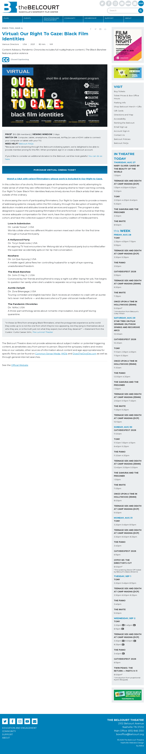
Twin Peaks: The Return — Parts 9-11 (125, 669)
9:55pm (117, 245)
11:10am (117, 352)
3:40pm (117, 546)
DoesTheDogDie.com (84, 353)
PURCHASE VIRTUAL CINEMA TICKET (55, 170)
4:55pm (125, 241)
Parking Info (120, 102)
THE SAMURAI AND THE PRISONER (126, 210)
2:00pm (117, 200)
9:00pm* (118, 308)
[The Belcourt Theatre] (30, 7)
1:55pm (124, 443)
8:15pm (132, 525)
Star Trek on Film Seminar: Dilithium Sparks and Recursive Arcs (127, 326)
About (128, 18)
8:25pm (133, 537)
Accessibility (120, 119)
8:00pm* (118, 567)
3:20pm (117, 525)
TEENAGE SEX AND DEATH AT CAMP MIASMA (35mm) (127, 282)
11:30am (117, 367)
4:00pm (125, 187)
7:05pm (117, 410)
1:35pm (117, 187)
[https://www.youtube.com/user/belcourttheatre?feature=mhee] (122, 3)
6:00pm (125, 537)
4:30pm (126, 376)
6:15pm (117, 554)
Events (27, 18)
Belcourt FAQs (26, 144)
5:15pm (125, 401)
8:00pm (118, 500)
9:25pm (125, 410)
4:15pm (132, 443)
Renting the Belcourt (124, 123)
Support (109, 18)
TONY (117, 196)
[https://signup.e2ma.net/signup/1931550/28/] (135, 3)
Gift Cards (118, 111)
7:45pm (132, 401)
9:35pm (125, 257)
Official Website (19, 365)
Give (141, 3)
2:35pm (117, 241)
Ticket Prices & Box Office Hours (126, 97)
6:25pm (132, 187)
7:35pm (117, 296)
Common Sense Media (47, 353)
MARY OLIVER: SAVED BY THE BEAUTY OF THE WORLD (127, 169)
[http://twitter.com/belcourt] (102, 3)
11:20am (117, 455)
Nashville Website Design (132, 743)
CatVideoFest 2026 (125, 271)
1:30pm (117, 175)
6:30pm (117, 287)
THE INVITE (120, 221)
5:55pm (117, 275)
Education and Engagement (51, 19)
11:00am (118, 434)
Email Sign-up (120, 127)
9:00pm (117, 191)
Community (69, 18)
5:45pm (125, 525)
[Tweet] (95, 29)
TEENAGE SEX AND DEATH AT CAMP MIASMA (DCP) (127, 182)
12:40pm (118, 467)
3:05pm (126, 467)
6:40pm (133, 200)
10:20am (118, 343)
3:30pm (117, 216)
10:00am (118, 334)
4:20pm (125, 200)
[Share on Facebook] (91, 29)
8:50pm (117, 225)
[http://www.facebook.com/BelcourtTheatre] (109, 3)
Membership (91, 18)
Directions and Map (123, 115)
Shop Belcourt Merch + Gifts (127, 106)
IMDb (64, 353)
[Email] (100, 29)
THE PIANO (119, 262)
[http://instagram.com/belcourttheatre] (115, 3)
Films (6, 18)
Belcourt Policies (122, 139)
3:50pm (117, 266)
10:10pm (118, 422)
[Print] (105, 29)
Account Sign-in (121, 131)
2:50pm (117, 401)
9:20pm (117, 204)
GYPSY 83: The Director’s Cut (123, 561)
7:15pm (132, 241)
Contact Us (119, 135)
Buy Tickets (119, 91)
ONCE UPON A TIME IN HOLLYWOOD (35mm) (125, 303)
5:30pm (134, 467)
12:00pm (118, 376)
